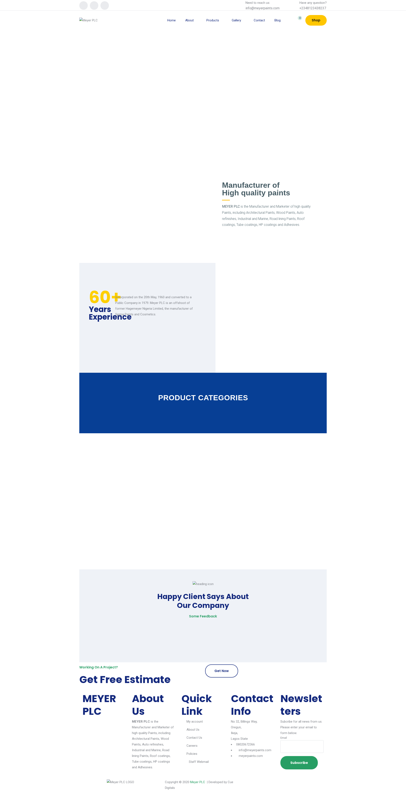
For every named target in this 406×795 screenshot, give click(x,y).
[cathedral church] (118, 530)
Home (171, 20)
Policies (192, 754)
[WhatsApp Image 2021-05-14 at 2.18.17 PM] (118, 518)
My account (195, 721)
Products (212, 20)
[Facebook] (83, 5)
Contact (259, 20)
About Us (193, 730)
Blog (277, 20)
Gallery (236, 20)
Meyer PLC (197, 782)
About (189, 20)
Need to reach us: (258, 3)
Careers (192, 746)
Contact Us (194, 738)
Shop (316, 20)
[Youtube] (104, 5)
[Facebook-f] (252, 784)
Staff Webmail (199, 762)
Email (283, 737)
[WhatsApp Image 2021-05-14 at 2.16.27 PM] (118, 505)
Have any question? (313, 3)
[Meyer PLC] (88, 20)
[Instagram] (94, 5)
